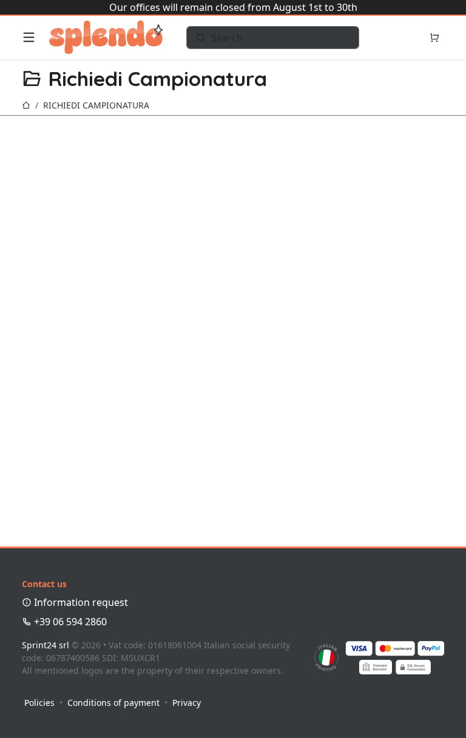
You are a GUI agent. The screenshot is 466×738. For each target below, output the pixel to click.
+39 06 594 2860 (69, 621)
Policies (39, 702)
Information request (80, 602)
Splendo (106, 37)
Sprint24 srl (45, 645)
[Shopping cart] (434, 37)
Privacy (186, 702)
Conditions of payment (113, 702)
